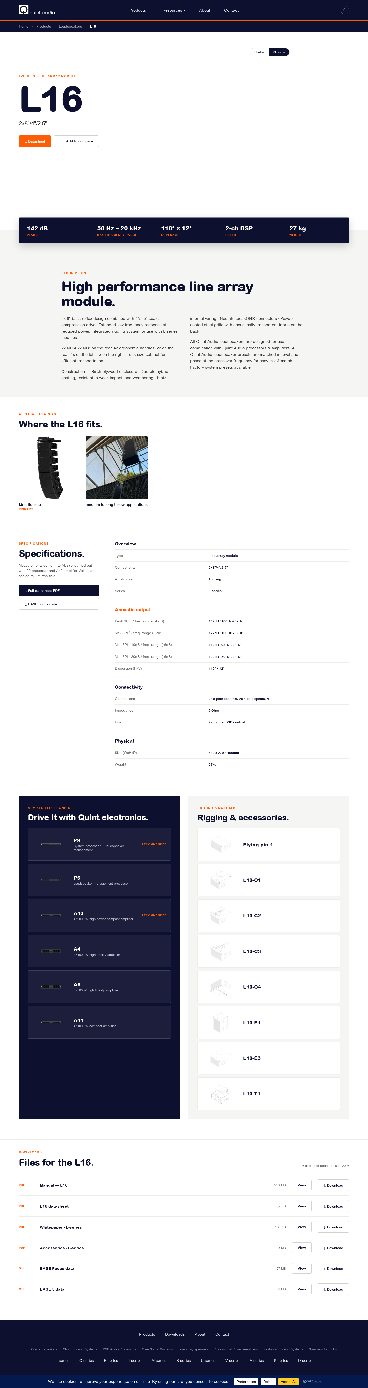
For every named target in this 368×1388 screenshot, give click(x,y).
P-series (281, 1360)
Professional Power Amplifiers (236, 1349)
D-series (305, 1360)
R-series (111, 1360)
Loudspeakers (70, 26)
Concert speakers (44, 1349)
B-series (183, 1360)
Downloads (175, 1334)
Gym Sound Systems (157, 1349)
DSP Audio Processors (119, 1349)
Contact (231, 10)
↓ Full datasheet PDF (42, 591)
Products (137, 10)
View (302, 1185)
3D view (279, 52)
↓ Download (333, 1185)
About (204, 10)
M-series (159, 1360)
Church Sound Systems (80, 1349)
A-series (257, 1360)
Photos (259, 52)
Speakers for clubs (323, 1349)
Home (23, 26)
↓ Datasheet (35, 141)
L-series (62, 1360)
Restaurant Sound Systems (283, 1349)
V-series (232, 1360)
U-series (208, 1360)
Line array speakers (193, 1349)
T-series (135, 1360)
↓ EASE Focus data (41, 604)
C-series (86, 1360)
